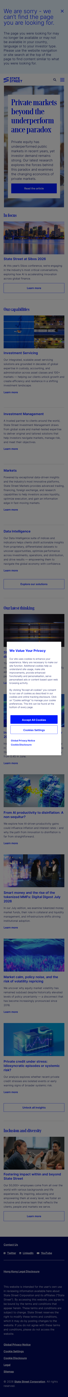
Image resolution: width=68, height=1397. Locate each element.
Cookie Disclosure (21, 744)
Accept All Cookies (34, 720)
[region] (34, 698)
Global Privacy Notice (23, 740)
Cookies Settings (34, 730)
